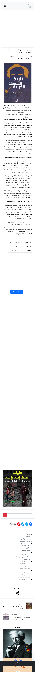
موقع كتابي (17, 234)
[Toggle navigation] (17, 663)
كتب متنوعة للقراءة (16, 250)
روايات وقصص (25, 552)
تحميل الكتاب (15, 292)
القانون (28, 548)
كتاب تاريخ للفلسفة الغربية (13, 161)
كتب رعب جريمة (25, 570)
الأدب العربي (26, 534)
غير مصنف (27, 559)
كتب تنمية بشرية (25, 568)
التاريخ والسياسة (25, 541)
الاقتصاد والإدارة (25, 539)
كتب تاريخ (27, 566)
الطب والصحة (25, 546)
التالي (21, 604)
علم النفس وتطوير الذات (22, 557)
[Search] (5, 515)
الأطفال (28, 537)
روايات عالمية (26, 550)
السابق (14, 614)
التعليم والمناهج (25, 543)
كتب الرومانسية (25, 564)
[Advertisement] (17, 29)
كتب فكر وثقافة (25, 575)
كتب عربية (27, 573)
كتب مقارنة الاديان (24, 579)
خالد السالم (27, 57)
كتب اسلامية (26, 561)
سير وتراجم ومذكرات (24, 555)
